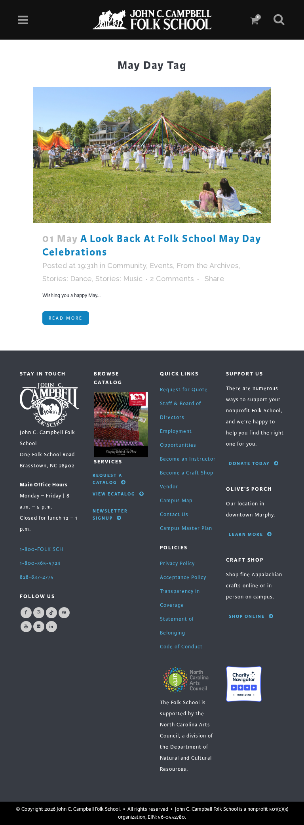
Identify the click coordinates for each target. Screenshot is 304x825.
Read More (66, 318)
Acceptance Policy (183, 577)
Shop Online (247, 616)
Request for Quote (184, 390)
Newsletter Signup (110, 514)
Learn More (246, 534)
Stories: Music (118, 278)
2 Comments (172, 278)
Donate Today (249, 463)
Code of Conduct (181, 647)
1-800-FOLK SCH (41, 549)
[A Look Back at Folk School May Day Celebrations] (152, 155)
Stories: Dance (67, 278)
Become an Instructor (188, 459)
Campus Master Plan (186, 528)
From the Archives (208, 265)
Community (126, 265)
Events (161, 265)
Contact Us (174, 514)
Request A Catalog (107, 479)
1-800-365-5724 (40, 563)
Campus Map (176, 500)
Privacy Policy (177, 563)
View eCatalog (114, 494)
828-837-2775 (37, 577)
